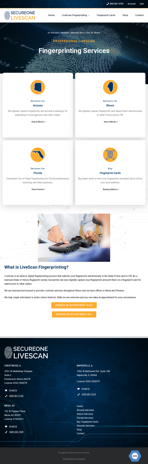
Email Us (13, 390)
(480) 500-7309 (16, 432)
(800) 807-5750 (16, 396)
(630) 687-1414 (89, 394)
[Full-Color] (19, 12)
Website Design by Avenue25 (74, 459)
